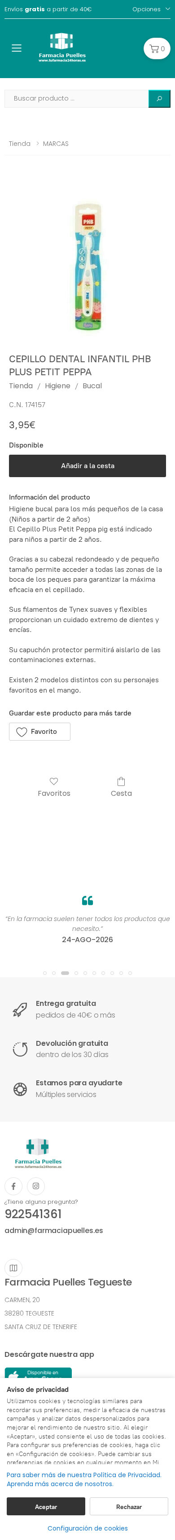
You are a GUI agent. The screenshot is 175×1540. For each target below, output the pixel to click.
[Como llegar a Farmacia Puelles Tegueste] (13, 1268)
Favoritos (54, 793)
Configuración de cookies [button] (88, 1528)
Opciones (146, 9)
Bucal (92, 386)
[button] (157, 48)
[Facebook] (13, 1186)
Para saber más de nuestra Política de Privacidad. (84, 1475)
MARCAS (56, 143)
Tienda (20, 143)
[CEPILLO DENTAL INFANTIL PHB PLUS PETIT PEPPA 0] (87, 261)
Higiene (57, 386)
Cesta (121, 793)
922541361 (32, 1214)
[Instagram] (36, 1186)
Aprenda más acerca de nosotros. (60, 1484)
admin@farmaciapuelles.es (53, 1230)
